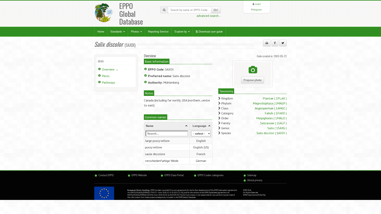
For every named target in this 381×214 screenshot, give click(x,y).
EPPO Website (139, 175)
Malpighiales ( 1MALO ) (271, 118)
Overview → (110, 69)
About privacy (254, 180)
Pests (106, 76)
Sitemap (251, 175)
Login (258, 3)
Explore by (181, 31)
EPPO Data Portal (174, 175)
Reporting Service (158, 31)
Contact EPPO (106, 175)
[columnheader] (167, 126)
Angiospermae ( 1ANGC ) (271, 108)
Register (257, 9)
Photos (135, 31)
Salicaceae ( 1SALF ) (273, 123)
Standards (116, 31)
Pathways (108, 82)
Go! (216, 10)
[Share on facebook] (274, 43)
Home (100, 31)
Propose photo (253, 80)
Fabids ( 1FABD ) (276, 113)
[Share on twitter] (283, 43)
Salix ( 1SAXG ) (277, 128)
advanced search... (209, 16)
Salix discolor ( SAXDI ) (272, 133)
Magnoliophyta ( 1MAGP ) (270, 103)
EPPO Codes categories (211, 175)
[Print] (267, 43)
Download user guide (210, 31)
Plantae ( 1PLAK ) (275, 98)
